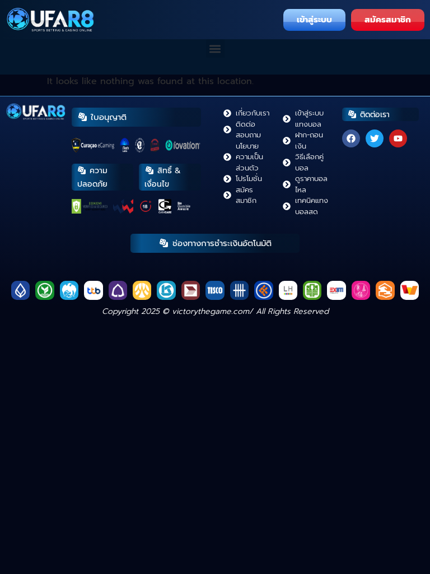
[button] (215, 48)
